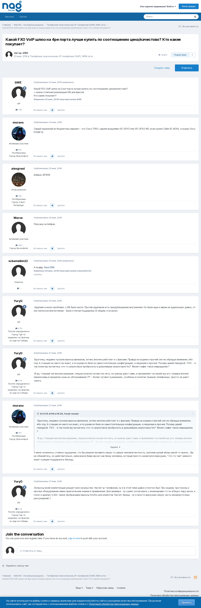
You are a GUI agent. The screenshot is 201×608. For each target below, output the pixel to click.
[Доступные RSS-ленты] (195, 577)
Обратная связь (105, 588)
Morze (18, 217)
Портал (23, 16)
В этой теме (181, 16)
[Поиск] (195, 16)
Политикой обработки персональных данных (114, 604)
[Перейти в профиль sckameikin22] (19, 272)
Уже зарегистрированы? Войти (157, 6)
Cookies (121, 588)
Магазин (9, 16)
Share (163, 54)
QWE (25, 53)
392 (20, 245)
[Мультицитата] (52, 110)
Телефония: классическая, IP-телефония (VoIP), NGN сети (61, 56)
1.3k (20, 109)
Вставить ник (40, 110)
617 (20, 150)
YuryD (18, 301)
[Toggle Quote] (38, 413)
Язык (78, 588)
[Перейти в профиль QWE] (8, 54)
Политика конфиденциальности (181, 591)
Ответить (186, 68)
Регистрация (188, 6)
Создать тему (162, 68)
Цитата (61, 110)
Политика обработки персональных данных (174, 595)
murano (18, 122)
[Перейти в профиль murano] (19, 133)
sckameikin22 (18, 261)
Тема (89, 588)
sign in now (74, 538)
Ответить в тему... (32, 550)
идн (41, 267)
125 (20, 196)
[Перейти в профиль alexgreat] (19, 180)
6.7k (19, 328)
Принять (186, 602)
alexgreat (18, 168)
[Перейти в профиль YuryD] (19, 312)
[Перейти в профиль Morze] (19, 229)
